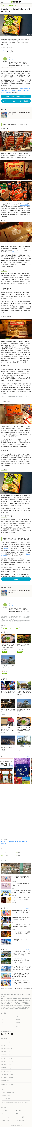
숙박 (19, 852)
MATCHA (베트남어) (6, 1064)
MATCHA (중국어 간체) (6, 1058)
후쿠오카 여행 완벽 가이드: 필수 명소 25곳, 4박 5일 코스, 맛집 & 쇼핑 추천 (24, 692)
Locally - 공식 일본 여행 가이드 (8, 1084)
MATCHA (11, 59)
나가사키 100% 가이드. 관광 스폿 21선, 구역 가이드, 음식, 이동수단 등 (8, 747)
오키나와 (18, 1023)
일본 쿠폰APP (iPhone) (7, 1074)
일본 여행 (21, 841)
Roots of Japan (6, 1095)
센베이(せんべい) (15, 252)
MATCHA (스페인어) (6, 1071)
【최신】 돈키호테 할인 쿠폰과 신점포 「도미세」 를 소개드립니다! (19, 113)
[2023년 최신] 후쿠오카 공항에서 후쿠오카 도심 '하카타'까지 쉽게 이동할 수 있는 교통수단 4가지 (8, 730)
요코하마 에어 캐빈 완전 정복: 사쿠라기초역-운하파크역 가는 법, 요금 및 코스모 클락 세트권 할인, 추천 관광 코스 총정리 (21, 967)
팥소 (18, 396)
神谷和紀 (6, 649)
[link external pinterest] (8, 1034)
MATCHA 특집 (20, 5)
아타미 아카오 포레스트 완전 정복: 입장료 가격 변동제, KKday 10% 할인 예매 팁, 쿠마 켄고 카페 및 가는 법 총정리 (21, 960)
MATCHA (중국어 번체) (6, 1048)
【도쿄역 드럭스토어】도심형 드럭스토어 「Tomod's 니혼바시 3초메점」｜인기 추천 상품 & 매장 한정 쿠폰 (20, 953)
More (28, 756)
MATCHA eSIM (5, 1081)
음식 (5, 852)
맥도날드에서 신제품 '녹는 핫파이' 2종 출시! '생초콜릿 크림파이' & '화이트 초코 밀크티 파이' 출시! (21, 899)
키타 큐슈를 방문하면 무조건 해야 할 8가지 (8, 666)
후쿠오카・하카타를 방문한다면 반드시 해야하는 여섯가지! (8, 710)
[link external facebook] (2, 1034)
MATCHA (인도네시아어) (7, 1061)
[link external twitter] (5, 1034)
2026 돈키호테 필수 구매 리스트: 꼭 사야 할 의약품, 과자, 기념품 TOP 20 (20, 918)
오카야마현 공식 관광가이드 (8, 1092)
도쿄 (7, 841)
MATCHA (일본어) (5, 1042)
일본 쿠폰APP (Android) (7, 1077)
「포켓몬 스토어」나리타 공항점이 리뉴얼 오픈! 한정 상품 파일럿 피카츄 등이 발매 (21, 891)
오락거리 (6, 855)
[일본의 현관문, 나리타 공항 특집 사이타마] (16, 794)
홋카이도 (18, 1019)
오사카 (26, 841)
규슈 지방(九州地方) (25, 205)
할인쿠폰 (11, 5)
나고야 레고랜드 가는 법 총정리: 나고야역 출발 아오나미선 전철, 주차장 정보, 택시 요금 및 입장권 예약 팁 (21, 982)
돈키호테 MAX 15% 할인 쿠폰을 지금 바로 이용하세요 (16, 101)
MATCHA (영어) (5, 1045)
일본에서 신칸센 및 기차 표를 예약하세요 (16, 96)
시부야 (3, 841)
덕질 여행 (12, 841)
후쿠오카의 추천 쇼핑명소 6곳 (23, 746)
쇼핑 (11, 628)
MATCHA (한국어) (5, 1055)
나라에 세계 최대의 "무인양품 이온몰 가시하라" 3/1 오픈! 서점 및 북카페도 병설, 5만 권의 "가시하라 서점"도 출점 (15, 870)
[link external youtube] (12, 1034)
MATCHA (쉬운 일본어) (6, 1068)
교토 (3, 1019)
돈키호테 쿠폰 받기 (16, 579)
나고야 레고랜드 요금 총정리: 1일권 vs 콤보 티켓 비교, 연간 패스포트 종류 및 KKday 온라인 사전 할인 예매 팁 (21, 975)
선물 (17, 628)
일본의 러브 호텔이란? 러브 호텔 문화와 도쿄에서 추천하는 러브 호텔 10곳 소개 (20, 932)
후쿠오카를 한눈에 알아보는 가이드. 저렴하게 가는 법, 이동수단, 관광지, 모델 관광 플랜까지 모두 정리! (15, 90)
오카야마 (18, 1026)
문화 (19, 855)
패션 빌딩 (6, 548)
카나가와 (4, 1026)
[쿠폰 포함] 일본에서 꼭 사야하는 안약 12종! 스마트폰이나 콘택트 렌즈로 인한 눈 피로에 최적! (21, 912)
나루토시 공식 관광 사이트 (8, 1099)
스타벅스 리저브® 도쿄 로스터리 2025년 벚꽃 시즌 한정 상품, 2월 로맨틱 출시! (20, 877)
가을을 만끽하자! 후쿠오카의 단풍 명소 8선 (23, 645)
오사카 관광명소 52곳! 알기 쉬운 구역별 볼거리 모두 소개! (8, 691)
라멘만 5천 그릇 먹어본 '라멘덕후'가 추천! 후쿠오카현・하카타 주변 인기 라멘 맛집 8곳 (8, 646)
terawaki (6, 671)
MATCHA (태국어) (5, 1051)
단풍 (17, 841)
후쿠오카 (4, 5)
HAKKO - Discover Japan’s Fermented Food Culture (15, 1102)
